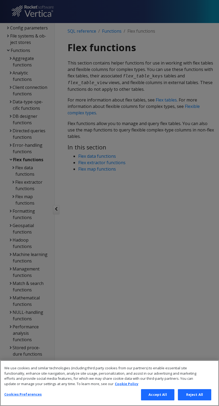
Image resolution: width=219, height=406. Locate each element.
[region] (109, 383)
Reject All (194, 394)
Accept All (157, 394)
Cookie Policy (126, 383)
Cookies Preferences (23, 394)
